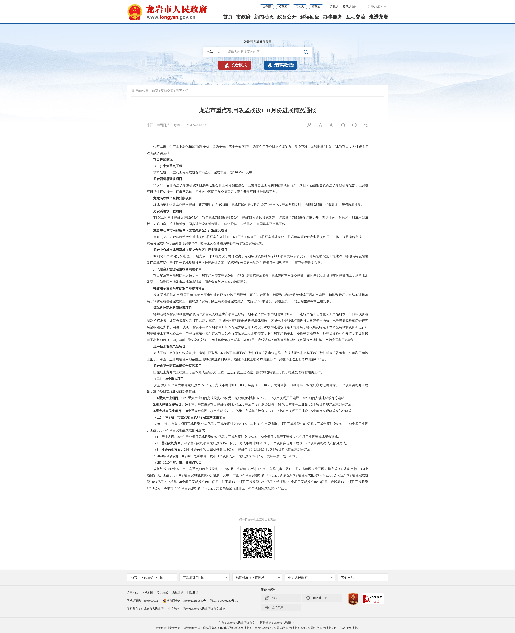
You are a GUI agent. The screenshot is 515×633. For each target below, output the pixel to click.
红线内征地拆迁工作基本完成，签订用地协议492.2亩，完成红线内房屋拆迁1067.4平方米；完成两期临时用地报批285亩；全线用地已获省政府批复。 (255, 204)
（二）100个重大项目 (168, 378)
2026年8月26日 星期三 (257, 41)
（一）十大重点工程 (167, 166)
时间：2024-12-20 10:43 (189, 125)
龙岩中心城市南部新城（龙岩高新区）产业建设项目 (190, 230)
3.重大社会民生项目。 (169, 411)
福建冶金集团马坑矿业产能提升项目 (179, 288)
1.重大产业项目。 (167, 398)
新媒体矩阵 (268, 589)
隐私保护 (177, 592)
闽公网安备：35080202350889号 (186, 600)
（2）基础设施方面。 (168, 443)
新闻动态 (264, 16)
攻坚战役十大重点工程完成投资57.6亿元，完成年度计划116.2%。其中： (201, 172)
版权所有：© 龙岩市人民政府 (145, 608)
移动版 (347, 6)
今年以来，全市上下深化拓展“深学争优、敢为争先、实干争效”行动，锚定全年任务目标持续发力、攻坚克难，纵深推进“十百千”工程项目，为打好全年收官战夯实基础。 (257, 150)
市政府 (243, 16)
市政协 (316, 6)
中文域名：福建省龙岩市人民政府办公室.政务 (197, 608)
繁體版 (334, 6)
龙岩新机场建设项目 (167, 179)
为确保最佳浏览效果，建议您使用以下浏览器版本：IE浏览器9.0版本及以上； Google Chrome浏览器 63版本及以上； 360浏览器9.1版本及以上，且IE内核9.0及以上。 (257, 627)
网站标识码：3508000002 (143, 600)
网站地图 (147, 592)
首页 (228, 16)
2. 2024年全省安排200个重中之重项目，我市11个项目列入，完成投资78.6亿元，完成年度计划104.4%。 (223, 456)
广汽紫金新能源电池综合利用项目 (177, 269)
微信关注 (273, 607)
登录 (355, 6)
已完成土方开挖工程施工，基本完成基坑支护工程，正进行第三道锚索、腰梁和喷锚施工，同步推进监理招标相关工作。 (235, 372)
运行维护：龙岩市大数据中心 (278, 622)
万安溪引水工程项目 (167, 211)
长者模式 (235, 65)
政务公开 (287, 16)
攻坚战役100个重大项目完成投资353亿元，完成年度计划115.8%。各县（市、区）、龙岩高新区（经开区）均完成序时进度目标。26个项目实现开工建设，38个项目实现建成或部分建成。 (257, 388)
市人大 (300, 6)
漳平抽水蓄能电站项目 (169, 346)
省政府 (283, 6)
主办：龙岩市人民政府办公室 (236, 622)
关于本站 (132, 592)
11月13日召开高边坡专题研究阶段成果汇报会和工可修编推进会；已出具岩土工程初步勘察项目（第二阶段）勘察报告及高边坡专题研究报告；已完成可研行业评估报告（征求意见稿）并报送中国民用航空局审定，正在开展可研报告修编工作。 (257, 188)
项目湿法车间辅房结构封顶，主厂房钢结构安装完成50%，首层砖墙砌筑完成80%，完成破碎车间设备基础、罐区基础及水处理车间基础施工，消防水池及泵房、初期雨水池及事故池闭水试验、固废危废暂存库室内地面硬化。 (257, 279)
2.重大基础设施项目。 (169, 404)
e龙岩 (275, 597)
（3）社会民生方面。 (168, 449)
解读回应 (309, 16)
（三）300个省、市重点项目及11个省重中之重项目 (189, 417)
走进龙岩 (378, 16)
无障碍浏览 (281, 65)
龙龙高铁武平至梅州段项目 (172, 198)
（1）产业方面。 (165, 436)
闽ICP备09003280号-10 (224, 600)
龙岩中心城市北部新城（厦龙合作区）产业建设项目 (190, 249)
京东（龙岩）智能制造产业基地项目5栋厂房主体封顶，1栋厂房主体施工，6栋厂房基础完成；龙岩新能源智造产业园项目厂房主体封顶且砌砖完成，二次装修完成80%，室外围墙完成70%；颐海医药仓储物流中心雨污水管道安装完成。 (257, 240)
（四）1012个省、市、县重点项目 (177, 462)
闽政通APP (316, 598)
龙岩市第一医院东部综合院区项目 (177, 365)
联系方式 (162, 592)
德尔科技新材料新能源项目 (172, 307)
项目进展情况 (163, 159)
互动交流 (355, 16)
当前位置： (144, 90)
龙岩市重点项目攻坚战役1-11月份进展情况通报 (257, 110)
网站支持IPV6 (378, 6)
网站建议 (192, 592)
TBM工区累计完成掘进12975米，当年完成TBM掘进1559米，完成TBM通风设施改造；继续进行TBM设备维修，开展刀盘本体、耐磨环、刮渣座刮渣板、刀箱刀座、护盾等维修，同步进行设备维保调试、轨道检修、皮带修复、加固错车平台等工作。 (257, 221)
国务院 (267, 6)
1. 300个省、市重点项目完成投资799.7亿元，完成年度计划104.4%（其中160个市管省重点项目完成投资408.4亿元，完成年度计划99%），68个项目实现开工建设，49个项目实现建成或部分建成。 (257, 427)
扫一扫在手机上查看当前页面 (257, 519)
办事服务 (332, 16)
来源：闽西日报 (158, 125)
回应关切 (182, 90)
